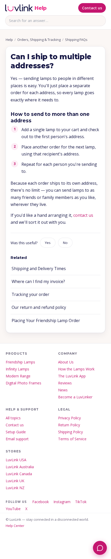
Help (9, 39)
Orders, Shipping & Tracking (39, 39)
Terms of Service (72, 438)
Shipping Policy (70, 431)
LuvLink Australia (20, 466)
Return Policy (69, 424)
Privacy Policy (69, 417)
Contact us (92, 7)
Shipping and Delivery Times (39, 268)
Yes (48, 242)
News (63, 389)
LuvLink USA (16, 459)
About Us (66, 362)
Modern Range (18, 376)
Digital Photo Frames (23, 383)
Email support (17, 438)
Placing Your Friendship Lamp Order (46, 320)
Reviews (65, 383)
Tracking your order (30, 294)
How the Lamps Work (76, 369)
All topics (13, 417)
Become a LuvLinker (75, 396)
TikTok (80, 501)
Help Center (15, 525)
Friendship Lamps (20, 362)
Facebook (40, 501)
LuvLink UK (15, 480)
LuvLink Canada (19, 473)
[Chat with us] (100, 548)
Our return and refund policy (39, 307)
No (65, 242)
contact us (83, 215)
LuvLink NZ (15, 487)
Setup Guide (16, 431)
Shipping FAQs (76, 39)
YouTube (13, 508)
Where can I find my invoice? (38, 281)
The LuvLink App (72, 376)
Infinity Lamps (17, 369)
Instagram (61, 501)
